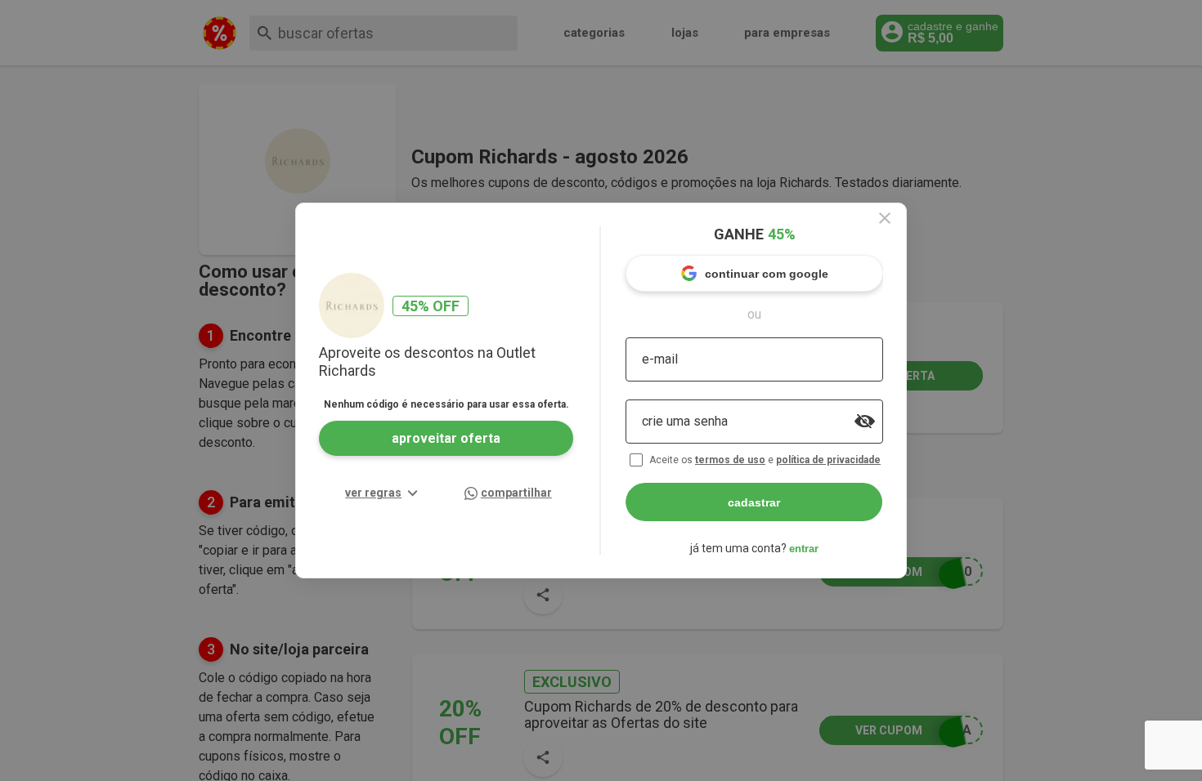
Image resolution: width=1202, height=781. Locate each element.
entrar (804, 548)
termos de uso (730, 460)
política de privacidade (828, 460)
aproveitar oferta (446, 438)
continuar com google (766, 273)
